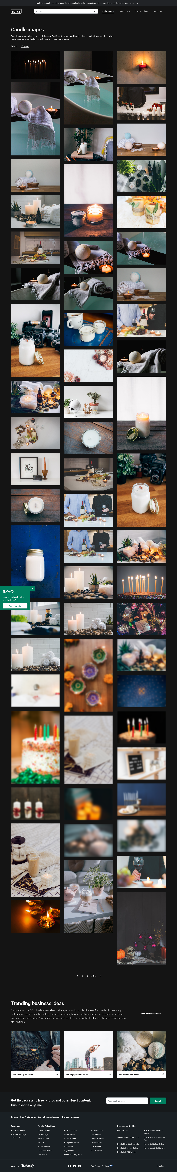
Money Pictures (70, 1138)
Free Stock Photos (18, 1130)
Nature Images (69, 1134)
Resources (157, 11)
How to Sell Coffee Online (154, 1143)
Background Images (71, 1142)
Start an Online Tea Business (128, 1137)
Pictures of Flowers (45, 1150)
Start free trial (15, 605)
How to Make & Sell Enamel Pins (154, 1138)
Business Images (44, 1130)
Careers (14, 1116)
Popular (25, 45)
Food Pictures (96, 1134)
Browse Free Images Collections (19, 1135)
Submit (158, 1100)
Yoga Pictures (69, 1150)
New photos (124, 11)
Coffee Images (43, 1134)
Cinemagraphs (96, 1142)
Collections (107, 11)
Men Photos (68, 1146)
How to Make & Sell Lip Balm (128, 1143)
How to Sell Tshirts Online (127, 1151)
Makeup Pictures (97, 1130)
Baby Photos (42, 1154)
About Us (75, 1116)
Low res (51, 75)
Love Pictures (96, 1146)
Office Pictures (43, 1138)
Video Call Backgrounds (73, 1154)
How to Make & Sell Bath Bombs (153, 1131)
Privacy (65, 1116)
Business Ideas (123, 1130)
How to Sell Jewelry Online (127, 1147)
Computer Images (97, 1138)
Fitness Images (96, 1150)
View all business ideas (151, 1013)
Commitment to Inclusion (49, 1116)
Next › (95, 975)
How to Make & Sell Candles (154, 1147)
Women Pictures (44, 1146)
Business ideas (141, 11)
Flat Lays (41, 1142)
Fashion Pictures (70, 1130)
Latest (14, 45)
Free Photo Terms (28, 1116)
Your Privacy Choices (100, 1165)
